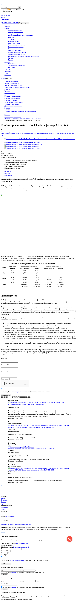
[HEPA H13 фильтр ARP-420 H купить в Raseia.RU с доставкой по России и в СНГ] (38, 468)
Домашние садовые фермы (16, 54)
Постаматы (11, 67)
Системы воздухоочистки (16, 45)
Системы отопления (14, 50)
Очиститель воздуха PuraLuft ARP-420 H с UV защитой (26, 404)
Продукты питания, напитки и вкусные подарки (24, 56)
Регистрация (5, 19)
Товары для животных (15, 32)
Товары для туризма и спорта (17, 34)
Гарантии (8, 71)
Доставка (7, 62)
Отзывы (7, 173)
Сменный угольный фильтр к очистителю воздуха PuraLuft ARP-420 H (31, 449)
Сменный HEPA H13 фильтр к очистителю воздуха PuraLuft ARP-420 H (31, 470)
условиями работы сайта (18, 392)
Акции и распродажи (15, 30)
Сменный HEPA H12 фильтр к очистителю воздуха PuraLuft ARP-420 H (31, 427)
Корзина (3, 509)
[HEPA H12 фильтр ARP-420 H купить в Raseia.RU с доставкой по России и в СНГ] (38, 425)
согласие (13, 572)
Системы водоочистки (15, 49)
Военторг (11, 37)
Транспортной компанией (16, 65)
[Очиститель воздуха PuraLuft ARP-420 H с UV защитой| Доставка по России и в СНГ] (36, 402)
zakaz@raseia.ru (6, 15)
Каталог (7, 28)
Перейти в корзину (23, 543)
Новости (7, 69)
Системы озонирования (15, 47)
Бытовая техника (13, 41)
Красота (10, 60)
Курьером (11, 64)
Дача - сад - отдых (14, 43)
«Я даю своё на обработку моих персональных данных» (24, 572)
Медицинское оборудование (17, 52)
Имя (2, 549)
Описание (8, 171)
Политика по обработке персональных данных (16, 524)
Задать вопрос (9, 175)
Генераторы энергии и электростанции (20, 35)
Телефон (4, 551)
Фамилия (4, 553)
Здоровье (11, 58)
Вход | (3, 17)
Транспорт (11, 39)
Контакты (8, 75)
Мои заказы (4, 507)
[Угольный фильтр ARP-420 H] (21, 447)
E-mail (3, 555)
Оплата (7, 73)
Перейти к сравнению (21, 547)
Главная (7, 26)
